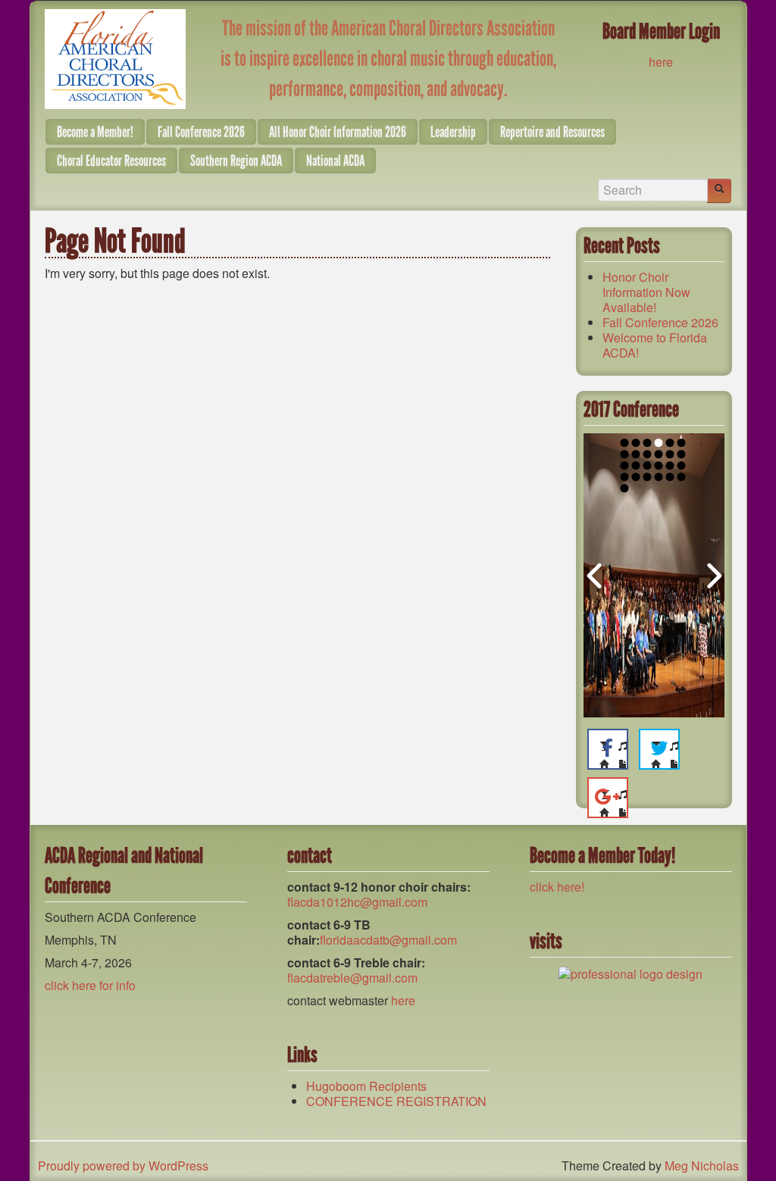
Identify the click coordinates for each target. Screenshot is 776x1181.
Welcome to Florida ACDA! (654, 345)
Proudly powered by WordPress (123, 1165)
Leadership (453, 132)
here (661, 61)
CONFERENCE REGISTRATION (396, 1101)
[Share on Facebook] (607, 749)
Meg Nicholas (702, 1165)
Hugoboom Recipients (366, 1086)
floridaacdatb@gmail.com (388, 939)
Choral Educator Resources (111, 161)
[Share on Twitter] (659, 749)
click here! (557, 886)
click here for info (90, 985)
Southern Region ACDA (236, 161)
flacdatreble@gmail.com (352, 977)
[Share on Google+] (607, 797)
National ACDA (335, 161)
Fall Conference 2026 (201, 132)
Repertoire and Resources (552, 132)
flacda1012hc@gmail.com (357, 902)
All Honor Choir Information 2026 (337, 132)
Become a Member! (95, 132)
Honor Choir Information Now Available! (646, 292)
